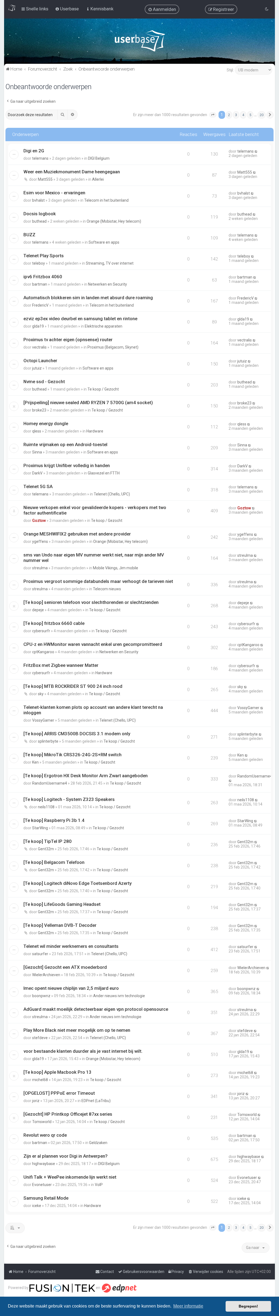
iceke (36, 1205)
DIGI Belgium (99, 158)
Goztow (39, 520)
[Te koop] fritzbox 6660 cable (53, 623)
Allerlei (98, 179)
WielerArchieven (46, 975)
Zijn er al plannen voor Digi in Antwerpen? (65, 1156)
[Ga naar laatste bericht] (256, 151)
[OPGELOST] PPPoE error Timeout (59, 1093)
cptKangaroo (43, 652)
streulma (40, 568)
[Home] (139, 42)
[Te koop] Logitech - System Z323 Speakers (69, 799)
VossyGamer (43, 720)
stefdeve (40, 1038)
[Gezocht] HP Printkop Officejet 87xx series (67, 1114)
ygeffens (40, 541)
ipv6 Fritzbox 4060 (42, 276)
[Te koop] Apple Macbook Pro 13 (57, 1072)
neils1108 (46, 807)
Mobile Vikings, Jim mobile (115, 568)
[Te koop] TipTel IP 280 (47, 841)
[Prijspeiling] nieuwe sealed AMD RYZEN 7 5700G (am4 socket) (88, 402)
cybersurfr (41, 631)
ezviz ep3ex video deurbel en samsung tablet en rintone (80, 318)
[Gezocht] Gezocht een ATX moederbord (65, 967)
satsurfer (40, 954)
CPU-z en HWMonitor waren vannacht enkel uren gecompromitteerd (92, 644)
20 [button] (261, 115)
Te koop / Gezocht (103, 389)
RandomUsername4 (49, 783)
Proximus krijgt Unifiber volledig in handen (66, 465)
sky (41, 694)
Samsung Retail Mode (45, 1198)
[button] (212, 115)
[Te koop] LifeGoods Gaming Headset (62, 904)
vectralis (39, 347)
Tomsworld (41, 1122)
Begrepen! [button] (248, 1306)
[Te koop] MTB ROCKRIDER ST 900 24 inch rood (72, 686)
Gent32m (46, 849)
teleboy (38, 263)
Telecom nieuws (107, 589)
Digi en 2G (33, 150)
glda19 (38, 326)
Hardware (94, 431)
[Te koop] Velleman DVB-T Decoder (59, 925)
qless (36, 431)
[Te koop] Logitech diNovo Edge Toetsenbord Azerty (77, 883)
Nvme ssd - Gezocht (44, 381)
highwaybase (43, 1163)
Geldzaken (98, 1142)
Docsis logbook (39, 213)
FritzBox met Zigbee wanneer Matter (60, 665)
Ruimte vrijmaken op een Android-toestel (65, 444)
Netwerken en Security (107, 284)
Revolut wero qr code (45, 1135)
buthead (39, 221)
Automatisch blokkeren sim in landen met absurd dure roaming (88, 297)
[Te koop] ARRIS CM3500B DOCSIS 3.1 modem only (76, 733)
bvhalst (38, 200)
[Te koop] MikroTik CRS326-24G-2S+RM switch (72, 754)
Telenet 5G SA (38, 486)
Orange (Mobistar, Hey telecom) (114, 221)
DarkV (37, 473)
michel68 (40, 1080)
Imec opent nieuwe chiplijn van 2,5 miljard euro (71, 988)
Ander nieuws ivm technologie (119, 996)
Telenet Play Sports (43, 255)
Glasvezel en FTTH (104, 473)
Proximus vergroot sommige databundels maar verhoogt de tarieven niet (98, 581)
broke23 (39, 410)
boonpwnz (41, 996)
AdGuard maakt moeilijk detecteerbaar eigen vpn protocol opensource (95, 1009)
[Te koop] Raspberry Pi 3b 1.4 (53, 820)
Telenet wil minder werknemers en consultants (71, 946)
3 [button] (236, 115)
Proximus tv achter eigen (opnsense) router (68, 339)
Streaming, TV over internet (110, 263)
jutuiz (37, 368)
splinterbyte (48, 741)
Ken (35, 762)
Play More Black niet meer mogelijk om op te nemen (76, 1030)
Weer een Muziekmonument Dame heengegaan (71, 171)
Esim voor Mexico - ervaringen (54, 192)
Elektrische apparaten (103, 326)
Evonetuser (42, 1184)
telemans (40, 158)
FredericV (40, 305)
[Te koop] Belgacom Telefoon (53, 862)
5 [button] (250, 115)
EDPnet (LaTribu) (96, 1101)
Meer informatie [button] (188, 1306)
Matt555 (45, 179)
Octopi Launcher (40, 360)
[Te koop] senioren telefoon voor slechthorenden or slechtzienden (91, 602)
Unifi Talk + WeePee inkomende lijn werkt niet (69, 1177)
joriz (36, 1101)
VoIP (99, 1184)
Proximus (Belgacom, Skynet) (112, 347)
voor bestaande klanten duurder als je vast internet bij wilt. (82, 1051)
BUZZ (29, 234)
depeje (38, 610)
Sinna (37, 452)
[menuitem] (162, 9)
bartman (39, 284)
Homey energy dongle (45, 423)
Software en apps (104, 242)
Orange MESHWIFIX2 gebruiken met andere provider (77, 534)
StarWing (40, 828)
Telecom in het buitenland (106, 200)
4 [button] (243, 115)
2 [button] (229, 115)
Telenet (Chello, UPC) (112, 494)
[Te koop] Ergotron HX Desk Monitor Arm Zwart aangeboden (85, 775)
